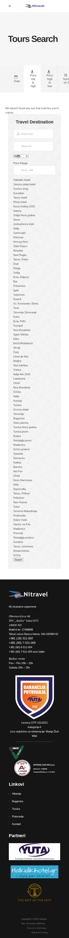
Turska (16, 808)
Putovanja (18, 816)
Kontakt (16, 823)
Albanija (16, 793)
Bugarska (17, 801)
